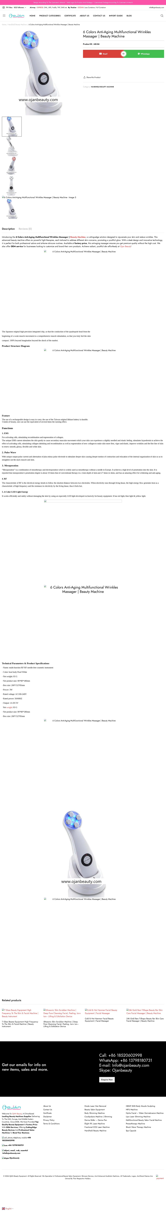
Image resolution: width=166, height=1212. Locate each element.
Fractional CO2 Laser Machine (97, 1127)
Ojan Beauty (125, 246)
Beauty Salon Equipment (95, 1109)
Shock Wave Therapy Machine (138, 1127)
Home (32, 15)
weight (9, 707)
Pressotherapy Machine (135, 1123)
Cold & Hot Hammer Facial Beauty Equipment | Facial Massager (99, 1019)
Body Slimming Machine (95, 1113)
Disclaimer (47, 1116)
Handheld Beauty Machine (17, 24)
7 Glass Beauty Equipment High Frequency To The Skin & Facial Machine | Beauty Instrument (20, 1024)
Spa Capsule (131, 1130)
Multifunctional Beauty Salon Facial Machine (144, 1120)
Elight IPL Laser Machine (95, 1123)
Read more (37, 1017)
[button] (14, 7)
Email (105, 54)
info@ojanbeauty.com (156, 7)
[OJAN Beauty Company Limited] (16, 15)
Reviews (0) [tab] (25, 229)
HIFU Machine (132, 1109)
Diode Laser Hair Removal (95, 1106)
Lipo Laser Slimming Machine (138, 1116)
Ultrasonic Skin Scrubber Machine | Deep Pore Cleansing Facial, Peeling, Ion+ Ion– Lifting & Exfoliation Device (61, 1024)
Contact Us (99, 15)
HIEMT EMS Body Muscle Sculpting (140, 1106)
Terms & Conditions (51, 1123)
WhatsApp (145, 54)
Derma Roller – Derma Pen (96, 1120)
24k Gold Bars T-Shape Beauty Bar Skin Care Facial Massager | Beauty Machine (145, 1019)
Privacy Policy (49, 1120)
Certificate (70, 15)
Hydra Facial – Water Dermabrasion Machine (145, 1113)
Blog (129, 15)
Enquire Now (107, 1079)
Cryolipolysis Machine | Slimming (98, 1116)
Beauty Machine (78, 237)
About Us (84, 15)
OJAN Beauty (17, 1113)
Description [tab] (8, 229)
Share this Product (93, 77)
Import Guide (116, 15)
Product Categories (50, 15)
